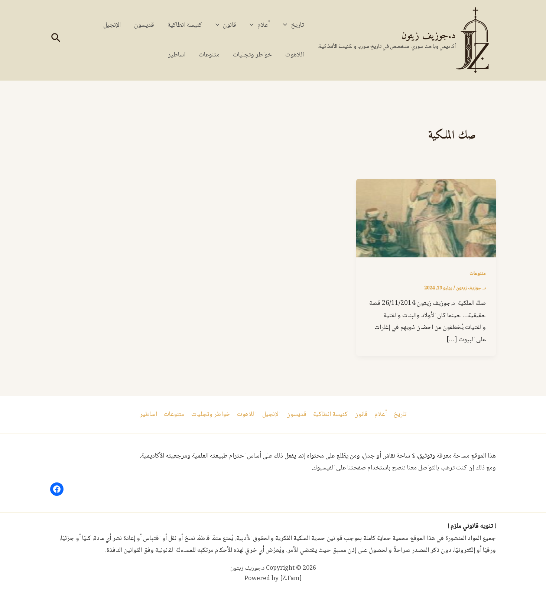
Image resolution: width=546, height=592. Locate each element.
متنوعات (209, 55)
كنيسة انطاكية (185, 25)
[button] (287, 25)
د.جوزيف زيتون (428, 35)
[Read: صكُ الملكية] (426, 218)
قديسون (144, 25)
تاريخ (297, 25)
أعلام (263, 25)
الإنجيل (112, 25)
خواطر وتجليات (252, 55)
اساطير (176, 55)
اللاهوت (294, 55)
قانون (229, 25)
